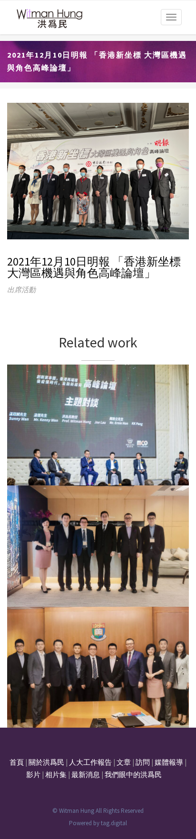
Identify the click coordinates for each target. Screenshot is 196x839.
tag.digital (114, 823)
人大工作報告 (90, 762)
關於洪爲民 (46, 762)
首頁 (17, 762)
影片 (33, 774)
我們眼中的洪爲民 (133, 774)
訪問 (143, 762)
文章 (124, 762)
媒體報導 (169, 762)
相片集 (56, 774)
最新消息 (85, 774)
